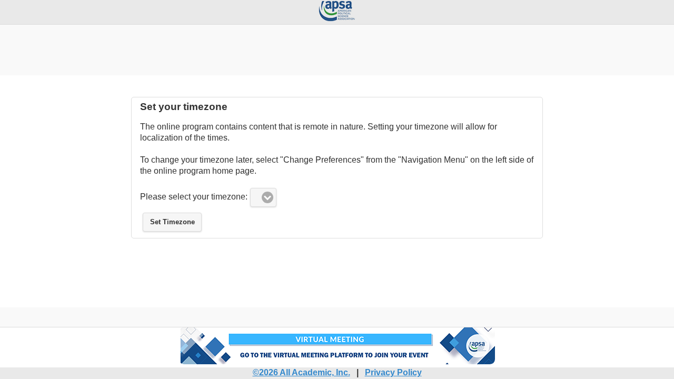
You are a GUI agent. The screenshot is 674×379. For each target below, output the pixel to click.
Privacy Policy (393, 372)
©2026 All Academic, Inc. (301, 372)
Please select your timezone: (193, 196)
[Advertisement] (337, 48)
